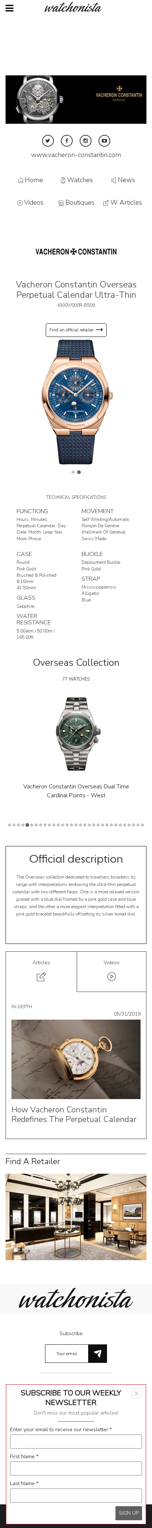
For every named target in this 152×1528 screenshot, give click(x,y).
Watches (80, 179)
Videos (34, 202)
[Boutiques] (76, 1216)
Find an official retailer (71, 330)
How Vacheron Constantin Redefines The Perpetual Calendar (74, 1114)
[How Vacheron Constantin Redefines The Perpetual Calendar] (76, 1059)
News (126, 179)
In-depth (21, 1007)
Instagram (85, 141)
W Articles (126, 202)
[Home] (76, 7)
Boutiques (79, 202)
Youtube (104, 141)
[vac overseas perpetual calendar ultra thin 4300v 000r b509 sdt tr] (76, 401)
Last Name (24, 1483)
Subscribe (71, 1333)
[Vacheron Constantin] (76, 251)
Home (34, 179)
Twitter (48, 141)
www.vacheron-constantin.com (76, 154)
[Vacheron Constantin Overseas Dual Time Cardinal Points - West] (76, 734)
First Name (24, 1456)
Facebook (67, 141)
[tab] (41, 972)
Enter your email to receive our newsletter (61, 1429)
